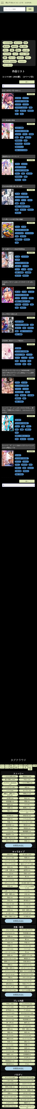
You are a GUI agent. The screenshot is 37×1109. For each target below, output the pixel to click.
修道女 (27, 958)
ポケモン (26, 1093)
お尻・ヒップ (10, 891)
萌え (22, 114)
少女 (17, 236)
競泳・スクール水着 (21, 150)
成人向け (6, 46)
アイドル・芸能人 (27, 1090)
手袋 (26, 942)
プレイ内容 (16, 766)
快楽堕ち (10, 834)
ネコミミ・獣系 (20, 354)
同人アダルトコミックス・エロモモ (18, 3)
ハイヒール (27, 980)
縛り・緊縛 (19, 334)
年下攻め (18, 304)
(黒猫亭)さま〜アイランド (10, 156)
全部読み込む (18, 845)
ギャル (27, 897)
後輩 (24, 468)
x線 (27, 787)
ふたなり (25, 104)
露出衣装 (9, 984)
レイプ (10, 790)
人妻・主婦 (9, 870)
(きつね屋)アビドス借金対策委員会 (13, 249)
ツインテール (10, 861)
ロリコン (20, 57)
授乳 (9, 1029)
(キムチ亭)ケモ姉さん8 (9, 314)
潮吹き (10, 1038)
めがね (27, 936)
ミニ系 (24, 269)
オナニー (25, 98)
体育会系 (24, 464)
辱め (9, 811)
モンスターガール (27, 1099)
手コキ (10, 1035)
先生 (9, 942)
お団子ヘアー (27, 955)
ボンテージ (9, 939)
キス (26, 1016)
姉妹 (26, 838)
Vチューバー (10, 883)
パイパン (29, 354)
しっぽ (10, 873)
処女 (17, 137)
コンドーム (26, 1038)
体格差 (31, 134)
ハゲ (26, 891)
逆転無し (18, 213)
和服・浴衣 (10, 968)
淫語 (17, 307)
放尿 (26, 1048)
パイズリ (18, 104)
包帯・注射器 (19, 272)
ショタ (17, 298)
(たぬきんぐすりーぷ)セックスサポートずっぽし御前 (17, 283)
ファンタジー (29, 233)
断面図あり (19, 140)
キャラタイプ (7, 766)
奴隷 (27, 987)
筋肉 (9, 876)
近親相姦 (10, 801)
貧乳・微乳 (9, 894)
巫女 (17, 110)
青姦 (24, 180)
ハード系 (25, 266)
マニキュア (10, 987)
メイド (27, 949)
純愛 (9, 808)
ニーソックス (10, 971)
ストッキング (8, 65)
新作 (5, 57)
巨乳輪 (10, 907)
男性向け (14, 46)
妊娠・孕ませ (10, 838)
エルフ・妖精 (19, 128)
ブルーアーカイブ (26, 1077)
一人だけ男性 (27, 782)
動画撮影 (27, 831)
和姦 (9, 822)
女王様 (10, 815)
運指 (9, 1032)
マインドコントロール (27, 811)
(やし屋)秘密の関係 (8, 120)
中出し (6, 50)
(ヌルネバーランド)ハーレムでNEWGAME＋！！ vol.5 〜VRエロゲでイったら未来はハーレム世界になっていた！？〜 (18, 373)
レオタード (27, 965)
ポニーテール (10, 864)
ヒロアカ (9, 1103)
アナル (17, 164)
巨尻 (9, 886)
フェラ (15, 54)
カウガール (10, 974)
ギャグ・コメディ (21, 167)
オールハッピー (9, 1096)
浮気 (9, 828)
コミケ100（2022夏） (22, 101)
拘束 (24, 328)
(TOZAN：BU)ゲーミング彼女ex (12, 340)
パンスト (27, 946)
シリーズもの (19, 233)
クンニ (10, 1045)
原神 (10, 1093)
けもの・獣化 (19, 321)
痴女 (24, 364)
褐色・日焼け (19, 401)
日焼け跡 (26, 961)
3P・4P (18, 292)
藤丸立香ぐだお (9, 1106)
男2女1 (27, 825)
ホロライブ (26, 1084)
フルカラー (22, 61)
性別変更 (10, 825)
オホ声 (17, 259)
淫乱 (32, 304)
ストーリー (2, 766)
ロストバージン (27, 834)
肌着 (9, 955)
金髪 (17, 242)
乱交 (23, 173)
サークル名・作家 (30, 767)
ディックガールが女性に (27, 887)
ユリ (26, 804)
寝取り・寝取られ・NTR (22, 206)
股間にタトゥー (9, 961)
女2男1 (10, 798)
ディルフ (10, 880)
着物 (10, 965)
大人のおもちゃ (27, 1013)
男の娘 (27, 900)
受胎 (26, 801)
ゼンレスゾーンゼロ (10, 1099)
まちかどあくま (27, 1087)
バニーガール (10, 952)
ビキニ (10, 949)
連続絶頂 (9, 1064)
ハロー (10, 1080)
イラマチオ (25, 256)
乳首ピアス (27, 984)
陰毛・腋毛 (26, 910)
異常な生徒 (9, 1087)
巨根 (26, 867)
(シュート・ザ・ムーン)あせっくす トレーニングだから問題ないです (18, 446)
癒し (17, 114)
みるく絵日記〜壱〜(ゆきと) (11, 90)
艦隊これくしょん (10, 1090)
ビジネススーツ (26, 974)
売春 (26, 841)
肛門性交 (10, 1010)
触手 (26, 1022)
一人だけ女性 (8, 43)
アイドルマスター (26, 1080)
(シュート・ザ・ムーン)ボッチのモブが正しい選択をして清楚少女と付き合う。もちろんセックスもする (18, 410)
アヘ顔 (17, 194)
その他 (35, 765)
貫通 (26, 1045)
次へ (27, 82)
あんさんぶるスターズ (27, 1106)
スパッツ (18, 461)
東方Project (19, 143)
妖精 (9, 910)
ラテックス (27, 977)
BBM (9, 804)
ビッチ (17, 200)
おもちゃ (24, 164)
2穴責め (9, 1026)
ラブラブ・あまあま (10, 61)
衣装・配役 (11, 766)
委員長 (22, 203)
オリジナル (18, 43)
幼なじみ (10, 841)
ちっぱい (10, 913)
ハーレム (18, 389)
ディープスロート (10, 1057)
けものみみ (9, 933)
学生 (17, 432)
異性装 (27, 828)
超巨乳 (27, 870)
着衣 (17, 331)
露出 (26, 1041)
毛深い (27, 873)
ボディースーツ (9, 990)
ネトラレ (27, 790)
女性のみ (27, 815)
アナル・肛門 (24, 54)
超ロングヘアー (27, 864)
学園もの (28, 429)
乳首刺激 (27, 1019)
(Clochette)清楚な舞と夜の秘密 (12, 186)
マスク (10, 980)
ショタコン (9, 787)
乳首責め (10, 1048)
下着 (23, 426)
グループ (12, 57)
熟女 (26, 798)
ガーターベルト (26, 968)
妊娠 (9, 818)
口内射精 (28, 272)
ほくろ (27, 903)
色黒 (26, 857)
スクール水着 (27, 990)
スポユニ (25, 461)
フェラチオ (7, 54)
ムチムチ (24, 298)
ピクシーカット (9, 958)
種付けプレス (19, 147)
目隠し (10, 1054)
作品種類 (25, 766)
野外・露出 (26, 1029)
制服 (17, 203)
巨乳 (25, 43)
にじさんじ (27, 1096)
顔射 (29, 364)
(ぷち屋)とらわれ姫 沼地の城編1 (12, 219)
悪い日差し (23, 46)
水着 (9, 946)
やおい (28, 57)
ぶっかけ (24, 357)
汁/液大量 (30, 395)
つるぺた (18, 266)
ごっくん (10, 1051)
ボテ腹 (27, 916)
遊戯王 (27, 1103)
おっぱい (26, 50)
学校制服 (27, 933)
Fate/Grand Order (10, 1083)
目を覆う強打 (27, 883)
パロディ (21, 766)
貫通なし (27, 808)
